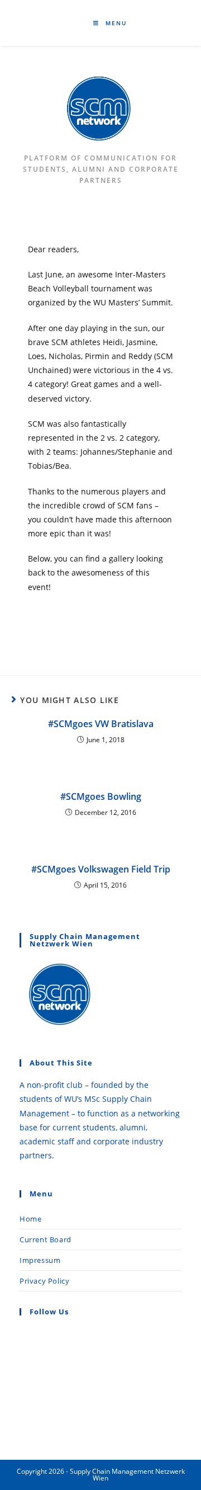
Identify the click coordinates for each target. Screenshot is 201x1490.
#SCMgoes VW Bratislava (101, 724)
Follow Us (49, 1312)
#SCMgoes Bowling (100, 796)
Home (30, 1219)
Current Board (45, 1239)
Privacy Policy (44, 1281)
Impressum (40, 1260)
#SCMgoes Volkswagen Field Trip (100, 869)
